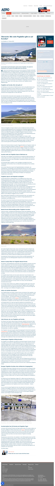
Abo (28, 466)
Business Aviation (4, 470)
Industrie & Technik (5, 469)
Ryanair (23, 429)
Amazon (16, 297)
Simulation (11, 464)
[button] (2, 483)
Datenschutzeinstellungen (47, 5)
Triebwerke (4, 18)
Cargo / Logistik (4, 471)
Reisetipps (25, 464)
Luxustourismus (4, 331)
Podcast (36, 464)
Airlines (3, 466)
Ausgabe (50, 38)
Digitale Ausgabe (30, 469)
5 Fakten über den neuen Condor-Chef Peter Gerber (18, 453)
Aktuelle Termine (18, 464)
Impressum (25, 5)
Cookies (40, 5)
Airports (3, 467)
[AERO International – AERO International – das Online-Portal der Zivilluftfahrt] (9, 10)
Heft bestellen (30, 467)
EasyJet (21, 146)
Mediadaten (31, 5)
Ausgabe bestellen (50, 42)
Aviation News (4, 464)
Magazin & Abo (31, 464)
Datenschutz (36, 5)
